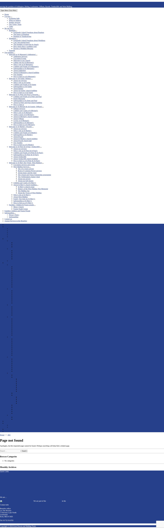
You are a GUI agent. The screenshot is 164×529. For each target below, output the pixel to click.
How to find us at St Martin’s (23, 145)
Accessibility (4, 483)
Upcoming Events (19, 58)
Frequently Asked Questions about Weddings (29, 40)
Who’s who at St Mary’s (21, 195)
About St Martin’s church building (25, 139)
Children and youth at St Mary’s (24, 183)
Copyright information (8, 477)
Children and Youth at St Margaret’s (26, 66)
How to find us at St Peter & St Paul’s (26, 161)
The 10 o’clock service (26, 169)
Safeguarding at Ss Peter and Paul (25, 101)
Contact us (8, 219)
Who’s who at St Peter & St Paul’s (25, 151)
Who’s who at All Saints (21, 83)
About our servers (24, 179)
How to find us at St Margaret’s (24, 77)
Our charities (17, 75)
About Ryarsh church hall (22, 141)
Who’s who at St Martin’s (22, 131)
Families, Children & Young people (21, 205)
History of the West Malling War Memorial (33, 189)
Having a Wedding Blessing (23, 48)
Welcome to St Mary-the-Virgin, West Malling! (25, 163)
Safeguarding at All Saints (22, 87)
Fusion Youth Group (20, 209)
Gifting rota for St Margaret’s (23, 62)
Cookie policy (5, 479)
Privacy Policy (14, 215)
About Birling (18, 89)
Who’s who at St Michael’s (22, 113)
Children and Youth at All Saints (24, 85)
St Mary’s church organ (26, 187)
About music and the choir (27, 173)
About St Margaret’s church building (26, 73)
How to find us (18, 105)
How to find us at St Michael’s (24, 125)
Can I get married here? (21, 42)
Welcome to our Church (21, 60)
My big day (8, 28)
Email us (3, 522)
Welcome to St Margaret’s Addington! (22, 54)
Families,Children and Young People (17, 211)
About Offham (18, 119)
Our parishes (8, 52)
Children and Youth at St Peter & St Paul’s (28, 153)
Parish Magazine (19, 99)
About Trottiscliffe (19, 157)
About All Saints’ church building (25, 91)
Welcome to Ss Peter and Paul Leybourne (23, 95)
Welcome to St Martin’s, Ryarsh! (20, 127)
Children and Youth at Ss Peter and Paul (27, 97)
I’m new (7, 16)
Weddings (12, 38)
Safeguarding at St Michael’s (23, 123)
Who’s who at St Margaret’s (23, 64)
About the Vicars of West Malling (30, 193)
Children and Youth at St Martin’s (25, 133)
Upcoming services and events (24, 165)
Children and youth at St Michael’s (25, 111)
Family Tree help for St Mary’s (24, 199)
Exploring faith (14, 18)
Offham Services (19, 109)
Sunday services (14, 22)
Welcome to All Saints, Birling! (20, 79)
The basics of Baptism (21, 34)
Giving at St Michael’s (21, 121)
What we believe (15, 20)
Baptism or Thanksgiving (22, 36)
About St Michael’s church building (25, 117)
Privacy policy (5, 481)
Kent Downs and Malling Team (11, 3)
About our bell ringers (25, 181)
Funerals (12, 50)
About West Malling (20, 197)
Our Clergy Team (15, 24)
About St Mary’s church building (25, 185)
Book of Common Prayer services (30, 171)
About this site (5, 475)
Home (6, 14)
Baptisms (12, 30)
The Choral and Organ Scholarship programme (34, 175)
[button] (82, 490)
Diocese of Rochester (53, 501)
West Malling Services (21, 167)
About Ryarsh (18, 137)
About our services (20, 81)
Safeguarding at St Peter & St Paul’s (26, 155)
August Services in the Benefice (15, 221)
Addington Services (20, 56)
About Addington (19, 70)
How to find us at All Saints (23, 93)
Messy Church (18, 207)
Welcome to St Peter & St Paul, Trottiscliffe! (24, 147)
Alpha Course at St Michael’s (23, 115)
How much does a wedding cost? (25, 46)
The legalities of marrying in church (25, 44)
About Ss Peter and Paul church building (27, 103)
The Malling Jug (23, 191)
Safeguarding (9, 213)
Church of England (73, 501)
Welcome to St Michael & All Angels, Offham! (25, 107)
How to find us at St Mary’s (23, 203)
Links (11, 26)
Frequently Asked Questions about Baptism (28, 32)
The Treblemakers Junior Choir (29, 177)
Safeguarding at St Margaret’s (23, 68)
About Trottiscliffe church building (25, 159)
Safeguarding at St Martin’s (23, 135)
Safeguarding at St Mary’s (22, 201)
